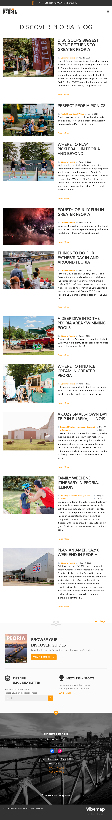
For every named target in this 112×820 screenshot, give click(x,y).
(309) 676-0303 (56, 772)
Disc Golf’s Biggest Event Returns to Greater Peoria (78, 45)
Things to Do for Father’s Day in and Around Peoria (78, 258)
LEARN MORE (65, 693)
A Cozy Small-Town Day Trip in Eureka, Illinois (82, 416)
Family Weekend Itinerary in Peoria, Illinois (78, 483)
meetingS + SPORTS (80, 678)
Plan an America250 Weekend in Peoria (78, 552)
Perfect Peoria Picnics (81, 105)
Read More (63, 94)
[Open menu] (107, 11)
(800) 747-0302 (56, 767)
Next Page (102, 621)
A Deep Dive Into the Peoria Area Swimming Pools (82, 323)
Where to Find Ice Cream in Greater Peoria (76, 371)
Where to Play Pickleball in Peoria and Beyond (79, 149)
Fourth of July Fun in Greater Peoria (81, 212)
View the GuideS (41, 657)
